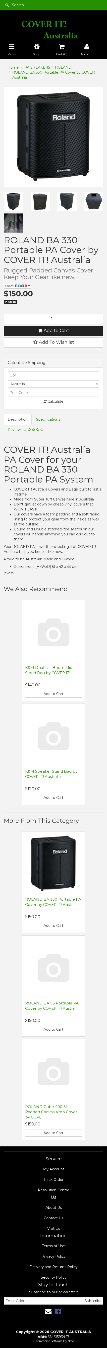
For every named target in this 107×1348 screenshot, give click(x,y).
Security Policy (53, 1277)
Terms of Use (53, 1246)
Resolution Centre (53, 1190)
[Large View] (13, 201)
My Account (53, 1169)
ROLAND (63, 67)
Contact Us (53, 1218)
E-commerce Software (47, 1341)
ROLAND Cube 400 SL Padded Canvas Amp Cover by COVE (51, 1111)
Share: (10, 286)
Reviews (15, 429)
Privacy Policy (54, 1256)
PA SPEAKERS (37, 67)
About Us (54, 1207)
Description (18, 419)
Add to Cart (55, 330)
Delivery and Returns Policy (54, 1267)
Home (13, 67)
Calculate (55, 401)
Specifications (48, 419)
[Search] (7, 5)
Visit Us (53, 1228)
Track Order (53, 1179)
